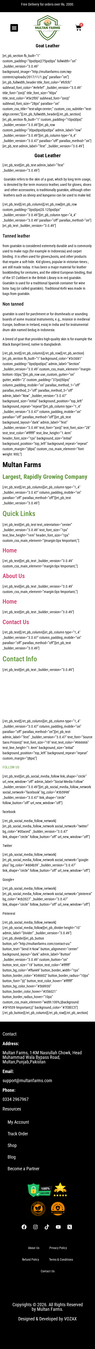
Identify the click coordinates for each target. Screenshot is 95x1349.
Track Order (18, 1133)
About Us (14, 576)
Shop (12, 1145)
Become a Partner (23, 1168)
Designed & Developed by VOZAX (47, 1318)
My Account (18, 1122)
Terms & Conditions (61, 1259)
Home (10, 550)
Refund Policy (30, 1259)
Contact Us (16, 622)
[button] (14, 28)
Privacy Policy (58, 1248)
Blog (12, 1157)
